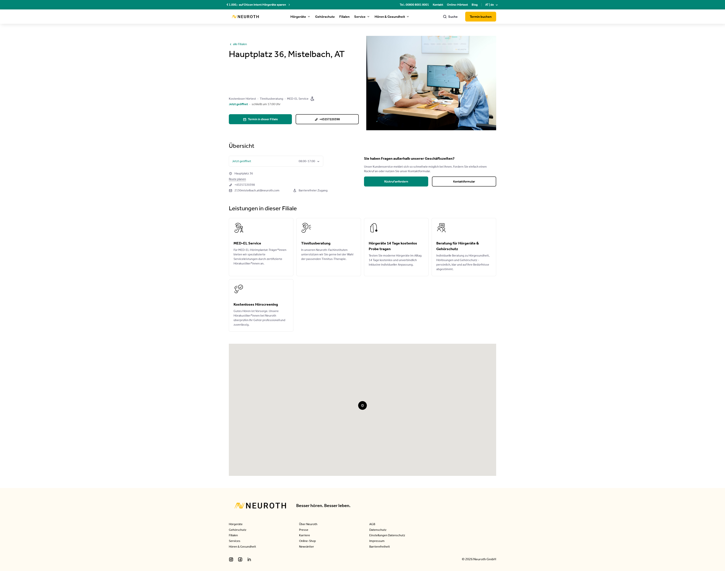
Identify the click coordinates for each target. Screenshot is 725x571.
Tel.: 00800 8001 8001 (414, 5)
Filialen (344, 16)
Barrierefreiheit (379, 547)
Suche (450, 16)
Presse (303, 530)
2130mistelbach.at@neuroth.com (254, 190)
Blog (475, 5)
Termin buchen (481, 16)
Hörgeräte (298, 16)
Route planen (237, 179)
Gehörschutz (325, 16)
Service (360, 16)
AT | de (491, 5)
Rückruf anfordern (396, 181)
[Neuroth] (245, 17)
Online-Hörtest (457, 5)
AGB (372, 524)
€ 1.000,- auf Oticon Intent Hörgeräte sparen (256, 5)
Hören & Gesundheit (390, 16)
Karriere (304, 535)
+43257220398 (242, 185)
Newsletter (306, 547)
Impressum (377, 541)
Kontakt (438, 5)
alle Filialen (238, 44)
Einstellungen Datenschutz (387, 535)
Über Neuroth (308, 524)
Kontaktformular (464, 181)
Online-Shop (307, 541)
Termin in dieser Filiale (260, 119)
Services (234, 541)
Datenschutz (377, 530)
